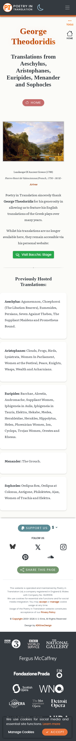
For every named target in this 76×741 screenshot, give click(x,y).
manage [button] (54, 601)
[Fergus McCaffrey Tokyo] (38, 658)
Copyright (17, 618)
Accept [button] (58, 732)
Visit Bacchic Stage (36, 254)
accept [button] (43, 601)
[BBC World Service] (33, 643)
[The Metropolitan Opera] (38, 703)
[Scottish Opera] (22, 688)
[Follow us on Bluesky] (13, 546)
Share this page (41, 570)
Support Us (36, 528)
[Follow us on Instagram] (63, 548)
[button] (40, 7)
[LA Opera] (17, 703)
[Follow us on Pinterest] (25, 558)
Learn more (51, 724)
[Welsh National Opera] (51, 688)
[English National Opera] (59, 673)
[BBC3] (14, 643)
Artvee (33, 184)
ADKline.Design (44, 625)
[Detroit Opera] (59, 703)
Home (36, 102)
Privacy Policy (48, 612)
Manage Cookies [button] (21, 732)
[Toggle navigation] (67, 7)
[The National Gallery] (57, 643)
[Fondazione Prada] (32, 673)
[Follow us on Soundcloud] (51, 558)
